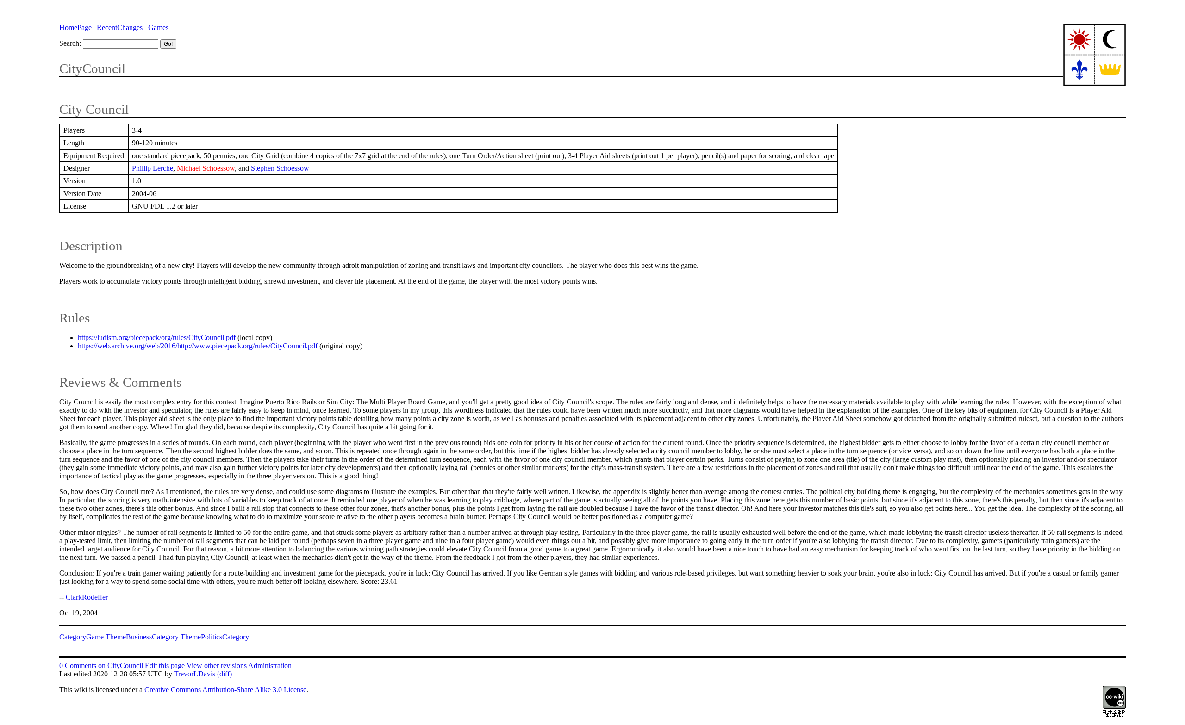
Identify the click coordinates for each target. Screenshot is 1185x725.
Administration (270, 665)
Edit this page (165, 665)
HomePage (75, 27)
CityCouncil (92, 68)
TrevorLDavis (194, 674)
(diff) (224, 674)
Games (158, 27)
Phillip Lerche (152, 168)
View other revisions (217, 665)
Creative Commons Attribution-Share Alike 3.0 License (225, 690)
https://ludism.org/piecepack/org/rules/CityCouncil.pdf (157, 337)
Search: (70, 43)
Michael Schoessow (206, 168)
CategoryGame (81, 637)
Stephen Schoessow (280, 168)
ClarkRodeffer (87, 597)
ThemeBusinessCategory (142, 637)
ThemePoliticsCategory (215, 637)
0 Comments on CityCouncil (101, 665)
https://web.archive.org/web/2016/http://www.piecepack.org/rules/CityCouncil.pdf (198, 346)
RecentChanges (120, 27)
